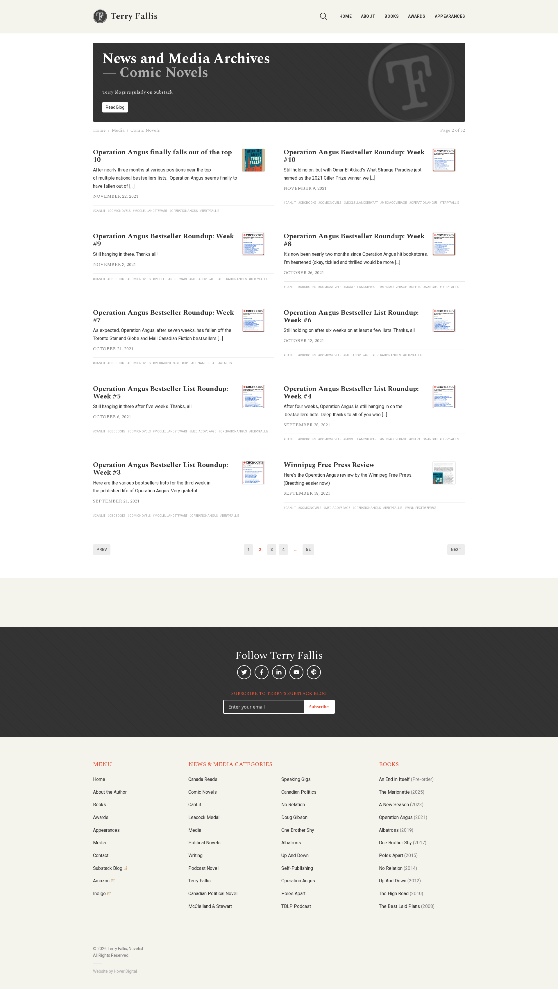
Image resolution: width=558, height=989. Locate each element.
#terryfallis (209, 210)
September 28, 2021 (307, 424)
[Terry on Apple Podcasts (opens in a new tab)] (314, 672)
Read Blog (115, 107)
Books (391, 16)
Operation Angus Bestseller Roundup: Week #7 (163, 316)
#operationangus (183, 210)
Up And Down (400, 881)
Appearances (450, 16)
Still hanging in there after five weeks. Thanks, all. (142, 406)
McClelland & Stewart (210, 906)
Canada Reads (202, 779)
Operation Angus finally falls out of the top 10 (162, 156)
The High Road (401, 893)
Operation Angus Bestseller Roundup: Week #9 (163, 240)
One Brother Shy (297, 830)
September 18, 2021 (307, 493)
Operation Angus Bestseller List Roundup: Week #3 (160, 469)
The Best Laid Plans (406, 906)
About (368, 16)
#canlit (99, 210)
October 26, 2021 (304, 272)
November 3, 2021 (114, 264)
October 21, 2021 (113, 348)
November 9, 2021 (305, 188)
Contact (100, 855)
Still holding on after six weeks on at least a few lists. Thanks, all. (350, 330)
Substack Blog (107, 868)
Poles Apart (293, 893)
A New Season (401, 804)
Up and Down (295, 855)
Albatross (291, 842)
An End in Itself (406, 779)
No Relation (293, 804)
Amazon (101, 881)
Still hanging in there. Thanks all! (125, 254)
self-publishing (297, 868)
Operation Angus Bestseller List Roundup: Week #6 (351, 316)
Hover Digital (125, 971)
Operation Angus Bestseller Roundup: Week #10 (354, 156)
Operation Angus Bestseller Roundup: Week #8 (354, 240)
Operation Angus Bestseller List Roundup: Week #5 (160, 393)
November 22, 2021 (115, 196)
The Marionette (401, 792)
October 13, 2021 (304, 340)
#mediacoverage (393, 202)
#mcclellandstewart (150, 210)
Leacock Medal (203, 817)
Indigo (99, 893)
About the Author (110, 792)
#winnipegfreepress (420, 507)
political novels (204, 842)
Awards (416, 16)
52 (308, 549)
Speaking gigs (296, 779)
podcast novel (203, 868)
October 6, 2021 (112, 416)
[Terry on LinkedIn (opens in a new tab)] (279, 672)
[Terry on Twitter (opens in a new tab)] (244, 672)
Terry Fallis (199, 881)
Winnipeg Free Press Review (329, 465)
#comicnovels (119, 210)
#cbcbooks (307, 202)
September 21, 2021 (116, 501)
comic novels (202, 792)
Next (456, 549)
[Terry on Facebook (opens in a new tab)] (262, 672)
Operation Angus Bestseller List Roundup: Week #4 (351, 393)
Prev (101, 549)
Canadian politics (298, 792)
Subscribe (319, 706)
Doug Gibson (294, 817)
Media (118, 130)
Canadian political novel (212, 893)
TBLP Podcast (296, 906)
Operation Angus (298, 881)
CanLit (194, 804)
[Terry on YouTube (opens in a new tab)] (296, 672)
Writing (195, 855)
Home (345, 16)
